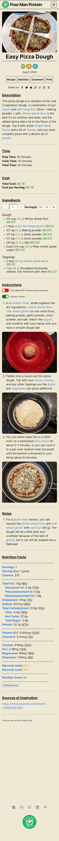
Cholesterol (9, 600)
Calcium (7, 645)
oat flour (35, 527)
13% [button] (23, 649)
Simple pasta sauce (35, 261)
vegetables (19, 388)
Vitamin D (8, 637)
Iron (4, 649)
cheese (31, 129)
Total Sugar (12, 620)
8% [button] (30, 657)
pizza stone (41, 441)
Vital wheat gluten (33, 226)
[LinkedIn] (37, 807)
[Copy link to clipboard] (40, 87)
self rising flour (26, 109)
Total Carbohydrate (15, 608)
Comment (37, 79)
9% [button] (24, 583)
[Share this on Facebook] (22, 87)
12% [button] (41, 608)
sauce (38, 380)
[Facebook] (14, 807)
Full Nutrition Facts (10, 685)
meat (52, 384)
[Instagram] (29, 807)
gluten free (20, 519)
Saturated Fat (14, 587)
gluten (10, 540)
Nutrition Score (12, 677)
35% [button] (35, 632)
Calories (7, 575)
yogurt (6, 109)
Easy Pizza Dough (29, 56)
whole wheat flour (40, 307)
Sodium (7, 604)
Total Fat (8, 583)
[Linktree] (45, 807)
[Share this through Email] (31, 87)
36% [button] (27, 604)
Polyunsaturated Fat (19, 591)
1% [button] (30, 637)
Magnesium (10, 653)
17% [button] (35, 587)
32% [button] (28, 645)
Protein (7, 624)
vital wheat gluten (17, 311)
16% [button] (23, 612)
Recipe (11, 79)
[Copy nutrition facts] (48, 87)
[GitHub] (21, 807)
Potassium (9, 657)
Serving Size (10, 571)
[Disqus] (29, 760)
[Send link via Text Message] (35, 87)
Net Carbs (12, 616)
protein (6, 138)
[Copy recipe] (44, 87)
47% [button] (25, 624)
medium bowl (20, 303)
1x (47, 207)
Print (49, 79)
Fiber (8, 612)
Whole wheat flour (34, 113)
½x (40, 207)
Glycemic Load (12, 669)
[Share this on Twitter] (26, 87)
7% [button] (29, 600)
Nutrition (23, 79)
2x (54, 207)
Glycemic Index (12, 665)
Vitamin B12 (10, 632)
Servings (8, 567)
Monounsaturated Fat (19, 595)
